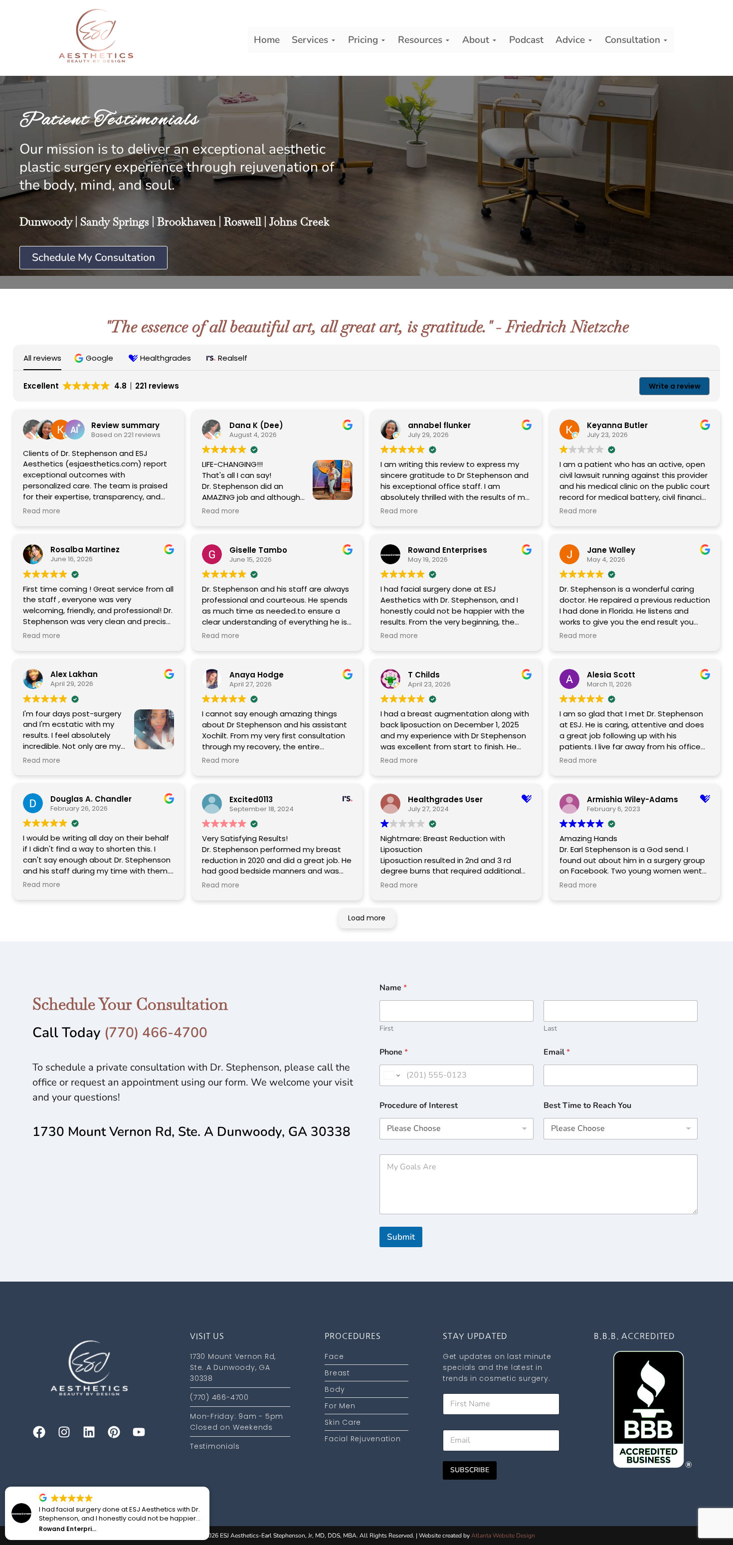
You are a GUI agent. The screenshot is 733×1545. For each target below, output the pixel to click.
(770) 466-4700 (155, 1032)
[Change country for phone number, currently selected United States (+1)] (391, 1075)
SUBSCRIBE (469, 1470)
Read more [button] (41, 511)
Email (557, 1052)
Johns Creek (299, 221)
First (386, 1028)
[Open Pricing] (383, 40)
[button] (95, 358)
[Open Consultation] (665, 40)
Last (550, 1028)
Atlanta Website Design (503, 1536)
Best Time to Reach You (587, 1105)
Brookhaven (186, 221)
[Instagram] (63, 1432)
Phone (393, 1052)
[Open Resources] (447, 40)
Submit (401, 1237)
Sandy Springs (114, 221)
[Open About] (494, 40)
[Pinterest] (113, 1432)
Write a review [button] (675, 386)
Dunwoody (45, 221)
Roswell (242, 221)
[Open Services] (333, 40)
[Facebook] (38, 1432)
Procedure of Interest (418, 1105)
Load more (366, 918)
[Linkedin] (88, 1432)
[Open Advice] (590, 40)
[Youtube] (138, 1432)
